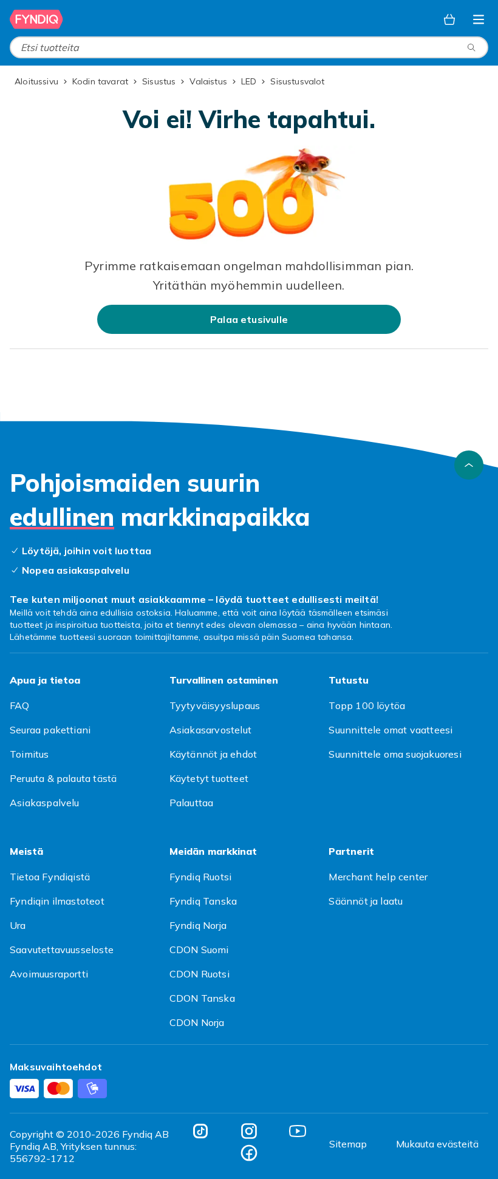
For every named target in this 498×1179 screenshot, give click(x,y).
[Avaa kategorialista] (478, 19)
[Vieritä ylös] (468, 465)
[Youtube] (297, 1131)
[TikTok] (200, 1131)
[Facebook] (249, 1153)
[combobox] (249, 47)
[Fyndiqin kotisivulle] (36, 19)
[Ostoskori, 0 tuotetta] (449, 19)
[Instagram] (249, 1131)
